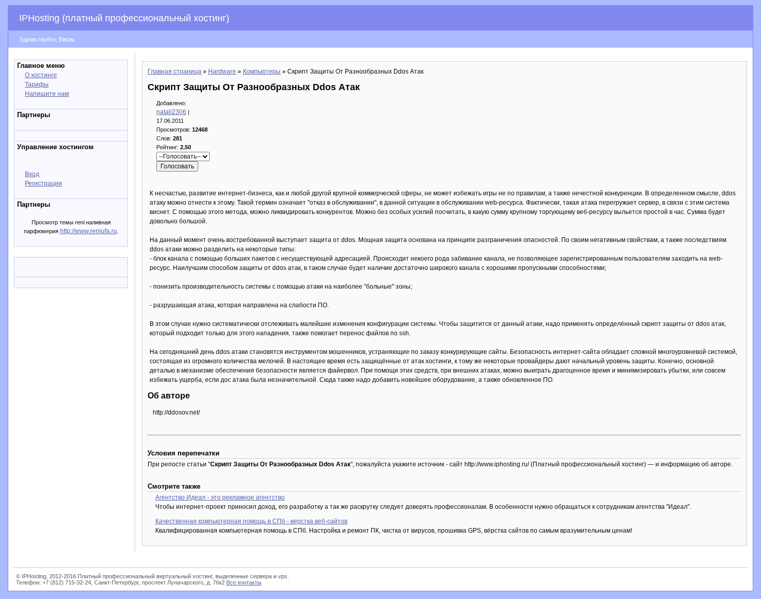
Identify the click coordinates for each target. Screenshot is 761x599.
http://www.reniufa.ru (88, 231)
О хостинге (41, 75)
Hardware (222, 71)
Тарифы (37, 84)
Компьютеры (262, 71)
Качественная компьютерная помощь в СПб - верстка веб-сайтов (251, 521)
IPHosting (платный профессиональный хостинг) (124, 18)
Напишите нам (47, 93)
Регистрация (43, 183)
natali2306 (171, 112)
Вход (32, 174)
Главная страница (174, 71)
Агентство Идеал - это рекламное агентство (220, 497)
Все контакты (243, 582)
